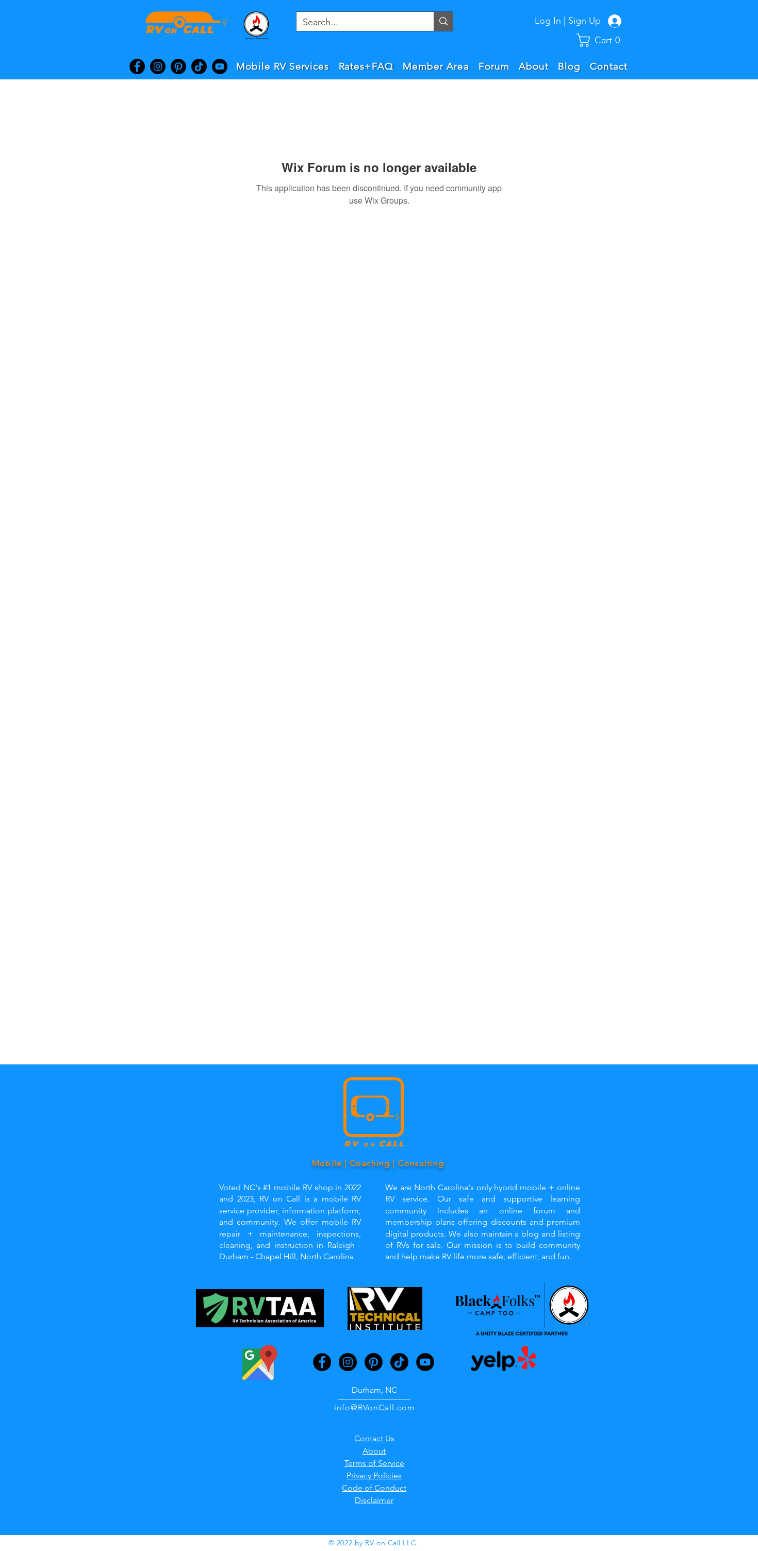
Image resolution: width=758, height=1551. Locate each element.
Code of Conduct (374, 1488)
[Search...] (443, 21)
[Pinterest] (178, 66)
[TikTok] (199, 66)
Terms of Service (374, 1463)
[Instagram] (158, 66)
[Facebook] (137, 66)
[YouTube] (219, 66)
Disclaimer (374, 1500)
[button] (603, 40)
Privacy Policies (374, 1475)
